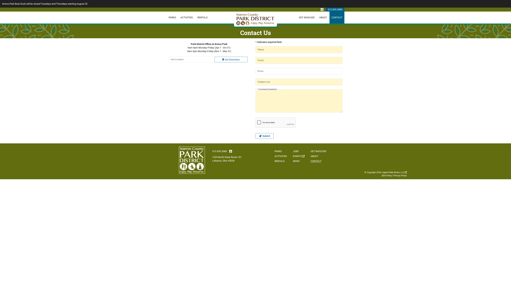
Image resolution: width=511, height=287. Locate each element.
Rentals (202, 17)
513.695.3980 (335, 9)
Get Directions (232, 59)
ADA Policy (387, 175)
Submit (266, 136)
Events (297, 156)
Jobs (296, 151)
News (296, 161)
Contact (336, 17)
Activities (186, 17)
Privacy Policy (400, 175)
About (323, 17)
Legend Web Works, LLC (393, 172)
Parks (172, 17)
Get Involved (307, 17)
